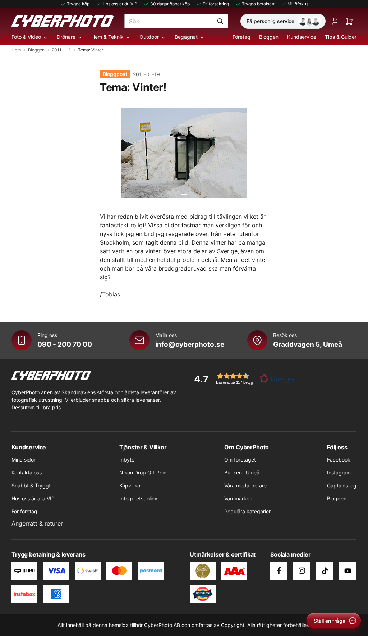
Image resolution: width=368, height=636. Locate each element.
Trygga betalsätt (258, 3)
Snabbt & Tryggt (31, 485)
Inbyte (126, 459)
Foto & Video (26, 37)
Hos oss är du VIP (119, 3)
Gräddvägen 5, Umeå (307, 344)
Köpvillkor (130, 485)
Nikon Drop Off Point (143, 472)
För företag (24, 511)
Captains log (341, 485)
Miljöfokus (298, 3)
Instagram (339, 472)
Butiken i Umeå (241, 472)
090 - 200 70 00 (64, 344)
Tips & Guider (340, 37)
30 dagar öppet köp (170, 3)
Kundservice (301, 37)
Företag (241, 37)
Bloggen (269, 37)
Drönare (66, 37)
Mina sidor (24, 459)
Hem (16, 50)
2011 (56, 50)
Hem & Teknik (107, 37)
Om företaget (240, 459)
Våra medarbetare (245, 485)
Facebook (338, 459)
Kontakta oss (27, 472)
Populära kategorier (247, 511)
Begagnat (186, 37)
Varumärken (238, 498)
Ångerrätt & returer (37, 523)
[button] (242, 379)
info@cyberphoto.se (189, 344)
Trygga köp (78, 3)
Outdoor (149, 37)
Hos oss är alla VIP (33, 498)
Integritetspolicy (138, 498)
